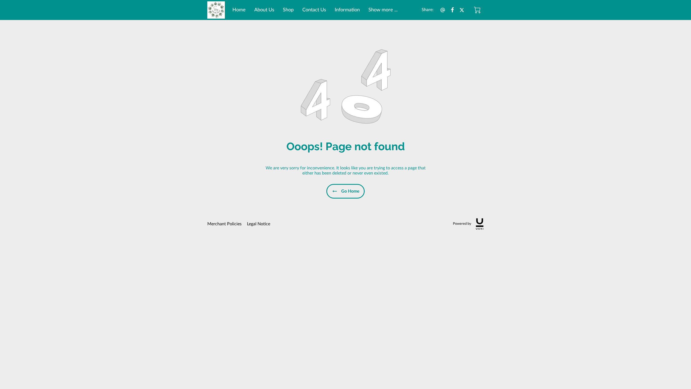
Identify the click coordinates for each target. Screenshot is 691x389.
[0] (477, 10)
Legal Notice (258, 224)
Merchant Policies (224, 224)
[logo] (480, 224)
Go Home (350, 191)
